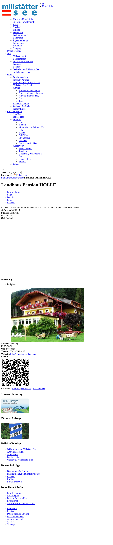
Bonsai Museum (14, 481)
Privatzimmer (39, 388)
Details (10, 197)
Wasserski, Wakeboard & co (20, 459)
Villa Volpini (13, 495)
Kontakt (11, 202)
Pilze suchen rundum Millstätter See (23, 474)
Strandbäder (12, 454)
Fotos (9, 200)
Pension (20, 177)
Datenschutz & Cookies (18, 471)
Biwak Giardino (14, 493)
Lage (9, 194)
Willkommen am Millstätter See (21, 449)
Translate (23, 175)
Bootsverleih (13, 457)
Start (3, 177)
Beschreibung (13, 192)
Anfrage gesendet (15, 452)
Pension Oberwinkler (17, 498)
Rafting (10, 479)
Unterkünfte (11, 177)
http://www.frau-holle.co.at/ (23, 354)
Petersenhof (12, 501)
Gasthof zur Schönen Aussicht (21, 503)
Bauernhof (26, 388)
